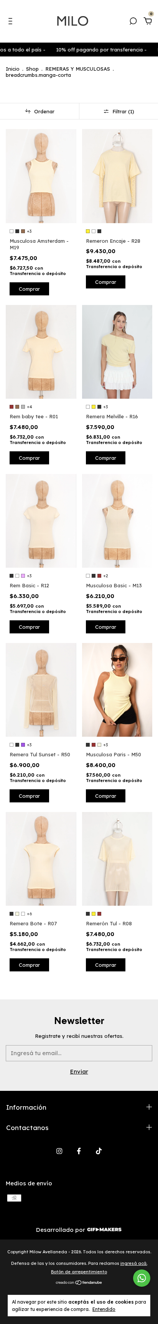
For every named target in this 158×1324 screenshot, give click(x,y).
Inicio (13, 69)
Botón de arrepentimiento (79, 1271)
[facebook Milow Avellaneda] (79, 1151)
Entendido (103, 1309)
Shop (32, 69)
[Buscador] (133, 22)
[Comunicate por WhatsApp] (141, 1278)
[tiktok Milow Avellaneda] (98, 1151)
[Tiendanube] (79, 1283)
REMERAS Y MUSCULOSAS (77, 69)
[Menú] (12, 22)
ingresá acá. (133, 1263)
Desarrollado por (61, 1229)
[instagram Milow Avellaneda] (59, 1151)
